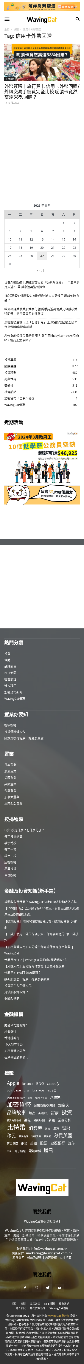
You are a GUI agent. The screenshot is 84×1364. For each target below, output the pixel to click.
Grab (27, 1090)
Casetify (53, 1083)
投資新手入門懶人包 (17, 985)
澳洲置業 (10, 771)
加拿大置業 (11, 797)
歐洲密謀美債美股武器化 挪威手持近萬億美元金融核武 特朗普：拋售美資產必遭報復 (40, 311)
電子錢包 (20, 1151)
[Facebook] (25, 1288)
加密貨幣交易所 (14, 1051)
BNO (40, 1083)
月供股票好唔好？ (16, 992)
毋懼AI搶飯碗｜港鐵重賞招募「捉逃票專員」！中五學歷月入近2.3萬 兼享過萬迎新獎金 (41, 285)
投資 (7, 653)
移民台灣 (23, 1136)
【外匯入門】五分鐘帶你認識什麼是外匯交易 (34, 966)
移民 (11, 1135)
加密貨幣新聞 (13, 692)
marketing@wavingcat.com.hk (49, 1253)
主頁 (6, 29)
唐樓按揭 (10, 862)
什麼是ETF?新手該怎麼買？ (22, 973)
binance (27, 1084)
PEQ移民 (51, 1090)
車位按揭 (10, 875)
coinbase (14, 1090)
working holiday (16, 1097)
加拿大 (63, 1105)
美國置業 (10, 778)
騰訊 (48, 1150)
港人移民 (10, 686)
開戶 (9, 1151)
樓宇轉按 (10, 843)
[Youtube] (59, 1288)
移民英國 (63, 1135)
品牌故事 (10, 666)
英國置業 (10, 784)
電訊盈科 (35, 1151)
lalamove (38, 1090)
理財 (7, 660)
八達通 (55, 1097)
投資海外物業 (14, 1120)
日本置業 (10, 765)
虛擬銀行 (10, 1031)
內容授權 (51, 1258)
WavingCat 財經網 (58, 1315)
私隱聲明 (18, 1258)
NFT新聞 (10, 673)
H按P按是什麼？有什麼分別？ (24, 830)
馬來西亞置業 (13, 803)
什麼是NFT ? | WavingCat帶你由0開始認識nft (35, 960)
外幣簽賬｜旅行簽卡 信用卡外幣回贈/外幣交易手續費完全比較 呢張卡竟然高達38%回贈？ (41, 91)
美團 (33, 1143)
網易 (24, 1143)
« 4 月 (40, 270)
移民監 (47, 1136)
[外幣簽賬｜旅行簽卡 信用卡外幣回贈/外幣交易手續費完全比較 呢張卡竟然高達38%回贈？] (42, 62)
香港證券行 (11, 1038)
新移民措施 (39, 1120)
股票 (43, 1143)
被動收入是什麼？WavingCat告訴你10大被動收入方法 (40, 902)
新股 (51, 1120)
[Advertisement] (42, 153)
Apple (13, 1083)
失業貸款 (43, 1113)
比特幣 (16, 1127)
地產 (32, 1113)
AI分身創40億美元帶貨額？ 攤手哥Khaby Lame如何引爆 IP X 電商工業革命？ (41, 338)
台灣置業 (10, 790)
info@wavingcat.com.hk (49, 1249)
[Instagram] (36, 1287)
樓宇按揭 (10, 725)
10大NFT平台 (13, 1044)
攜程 (27, 1120)
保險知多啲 (11, 998)
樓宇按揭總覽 (13, 836)
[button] (7, 19)
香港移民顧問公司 (16, 1057)
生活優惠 (10, 79)
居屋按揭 (10, 869)
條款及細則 (34, 1258)
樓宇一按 (10, 849)
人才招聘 (65, 1258)
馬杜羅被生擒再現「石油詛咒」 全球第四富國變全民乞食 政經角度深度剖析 (40, 325)
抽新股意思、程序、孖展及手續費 (27, 979)
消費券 (35, 1128)
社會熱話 (10, 679)
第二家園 (12, 1143)
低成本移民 (41, 1097)
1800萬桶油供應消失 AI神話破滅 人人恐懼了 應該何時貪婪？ (41, 298)
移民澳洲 (36, 1136)
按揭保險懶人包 (14, 732)
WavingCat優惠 (14, 698)
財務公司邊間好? (15, 1025)
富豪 (55, 1112)
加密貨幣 (19, 1104)
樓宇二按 (10, 856)
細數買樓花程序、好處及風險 (24, 738)
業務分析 (64, 1120)
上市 (30, 1097)
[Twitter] (48, 1288)
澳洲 (56, 1128)
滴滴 (47, 1128)
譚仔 (71, 1143)
